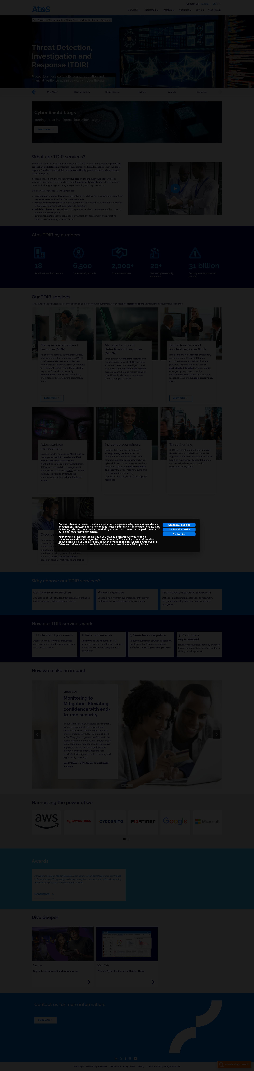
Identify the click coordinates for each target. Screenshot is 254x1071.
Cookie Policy (90, 541)
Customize (179, 534)
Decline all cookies (179, 529)
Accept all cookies (179, 524)
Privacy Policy (140, 544)
